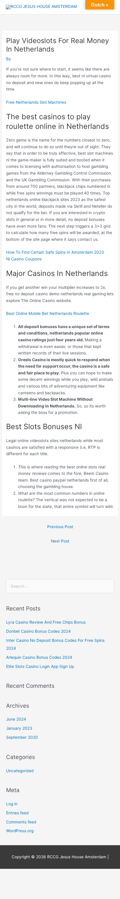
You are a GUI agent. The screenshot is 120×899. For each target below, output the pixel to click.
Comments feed (21, 822)
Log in (11, 803)
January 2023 (19, 728)
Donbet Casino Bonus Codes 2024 (38, 631)
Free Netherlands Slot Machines (36, 102)
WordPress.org (19, 830)
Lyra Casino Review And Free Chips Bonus (46, 622)
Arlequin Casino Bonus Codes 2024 (39, 657)
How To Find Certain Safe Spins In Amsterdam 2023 (55, 252)
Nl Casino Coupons (24, 259)
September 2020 (22, 737)
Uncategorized (19, 770)
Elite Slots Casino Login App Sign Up (40, 666)
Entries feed (17, 813)
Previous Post (60, 526)
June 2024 (16, 719)
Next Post (60, 541)
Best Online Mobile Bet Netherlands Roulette (47, 313)
